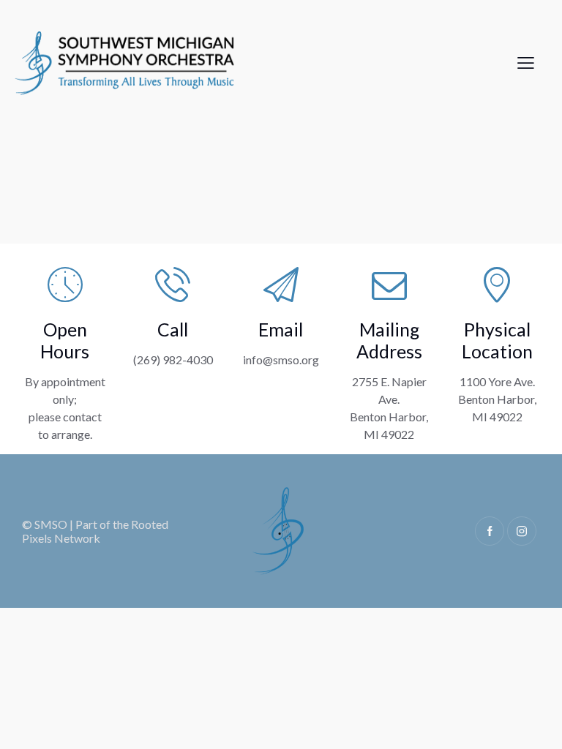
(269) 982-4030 (173, 359)
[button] (525, 62)
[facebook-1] (489, 531)
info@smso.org (281, 359)
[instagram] (521, 531)
